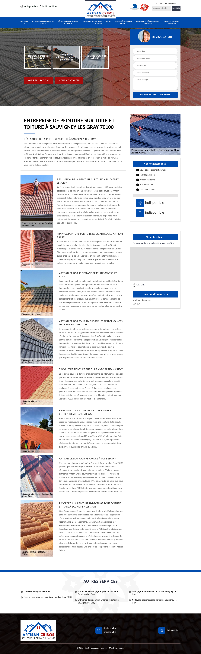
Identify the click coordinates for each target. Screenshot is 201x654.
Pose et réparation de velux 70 (123, 23)
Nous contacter (69, 80)
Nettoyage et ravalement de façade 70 (43, 23)
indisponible (31, 6)
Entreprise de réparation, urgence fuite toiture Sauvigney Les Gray (98, 601)
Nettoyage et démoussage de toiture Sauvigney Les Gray (154, 601)
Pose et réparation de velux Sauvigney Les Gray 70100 (48, 597)
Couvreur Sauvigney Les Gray (37, 591)
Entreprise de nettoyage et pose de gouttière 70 (97, 23)
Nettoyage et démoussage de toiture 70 (147, 23)
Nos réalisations (38, 80)
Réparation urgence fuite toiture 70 (68, 23)
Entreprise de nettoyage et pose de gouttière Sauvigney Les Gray (98, 593)
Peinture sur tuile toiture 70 (171, 23)
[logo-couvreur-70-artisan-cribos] (100, 9)
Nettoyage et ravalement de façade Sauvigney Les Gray (154, 593)
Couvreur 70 (24, 23)
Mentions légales (116, 648)
